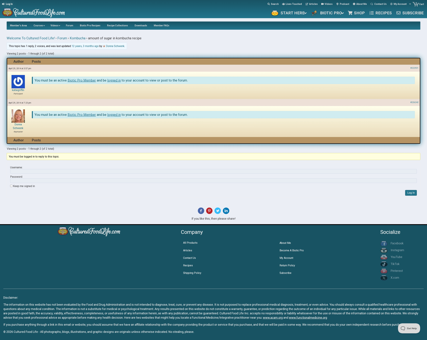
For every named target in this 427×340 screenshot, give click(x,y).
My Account (286, 258)
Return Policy (287, 265)
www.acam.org (273, 317)
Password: (16, 176)
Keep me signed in (24, 186)
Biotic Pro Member (82, 80)
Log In (411, 192)
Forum (62, 38)
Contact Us (189, 258)
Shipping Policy (192, 272)
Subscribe (285, 272)
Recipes (188, 265)
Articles (187, 250)
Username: (16, 167)
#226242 (414, 102)
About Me (285, 242)
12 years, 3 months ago (85, 46)
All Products (190, 242)
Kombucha (77, 38)
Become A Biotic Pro (292, 250)
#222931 (414, 68)
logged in (114, 80)
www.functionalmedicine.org (308, 317)
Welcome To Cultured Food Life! (31, 38)
